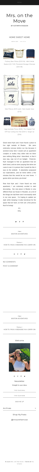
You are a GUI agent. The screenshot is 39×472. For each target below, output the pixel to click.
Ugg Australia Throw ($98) (13, 129)
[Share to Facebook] (19, 222)
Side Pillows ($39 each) (13, 109)
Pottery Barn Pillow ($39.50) (15, 61)
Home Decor (23, 41)
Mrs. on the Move (19, 18)
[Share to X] (16, 222)
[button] (19, 2)
